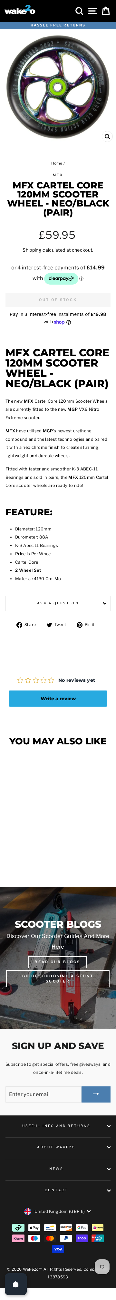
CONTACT (56, 1190)
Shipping (32, 250)
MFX (58, 175)
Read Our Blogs (57, 962)
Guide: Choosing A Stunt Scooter (58, 978)
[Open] (16, 1284)
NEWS (56, 1169)
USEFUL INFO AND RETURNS (56, 1126)
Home (57, 163)
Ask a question (58, 603)
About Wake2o (56, 1147)
